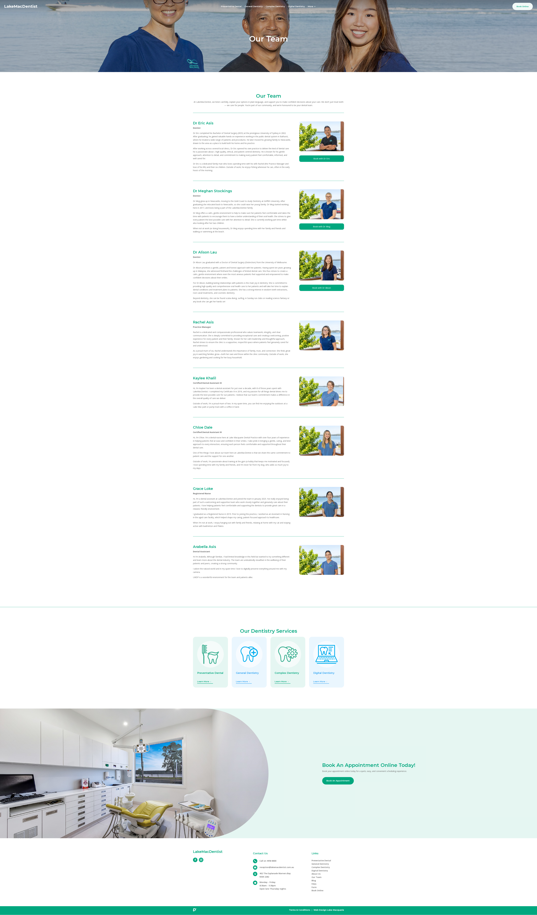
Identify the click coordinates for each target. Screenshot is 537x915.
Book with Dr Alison (321, 287)
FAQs (314, 884)
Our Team (317, 877)
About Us (316, 873)
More (310, 6)
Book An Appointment (338, 780)
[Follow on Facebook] (195, 860)
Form (314, 887)
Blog (314, 880)
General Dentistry (254, 6)
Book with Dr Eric (321, 158)
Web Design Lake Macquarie (329, 910)
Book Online (523, 6)
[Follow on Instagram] (201, 860)
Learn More (203, 681)
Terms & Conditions (299, 910)
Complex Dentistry (275, 6)
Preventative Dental (231, 6)
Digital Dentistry (296, 6)
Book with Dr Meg (321, 226)
